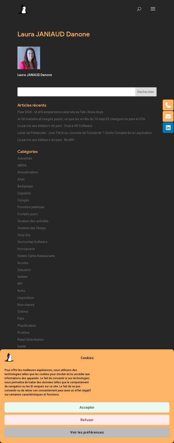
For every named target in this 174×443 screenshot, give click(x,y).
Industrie (24, 270)
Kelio (21, 291)
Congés (23, 200)
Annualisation (27, 172)
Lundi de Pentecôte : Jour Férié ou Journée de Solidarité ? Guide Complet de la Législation (84, 133)
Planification (26, 325)
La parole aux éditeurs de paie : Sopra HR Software (54, 126)
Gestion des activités (32, 221)
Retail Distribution (30, 339)
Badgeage (25, 186)
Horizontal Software (32, 242)
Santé (21, 346)
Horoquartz (26, 249)
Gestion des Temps (31, 228)
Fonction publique (30, 207)
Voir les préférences (87, 432)
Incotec (23, 263)
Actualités (24, 158)
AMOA (22, 165)
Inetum (22, 277)
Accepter (87, 407)
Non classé (25, 305)
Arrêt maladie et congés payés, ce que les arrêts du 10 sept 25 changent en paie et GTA (81, 119)
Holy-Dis (23, 235)
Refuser (87, 420)
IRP (19, 284)
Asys (21, 179)
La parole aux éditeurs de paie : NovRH (45, 140)
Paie (20, 318)
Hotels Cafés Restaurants (36, 256)
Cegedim (24, 193)
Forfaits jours (27, 214)
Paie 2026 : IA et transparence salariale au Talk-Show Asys (60, 112)
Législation (25, 298)
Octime (22, 311)
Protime (23, 332)
